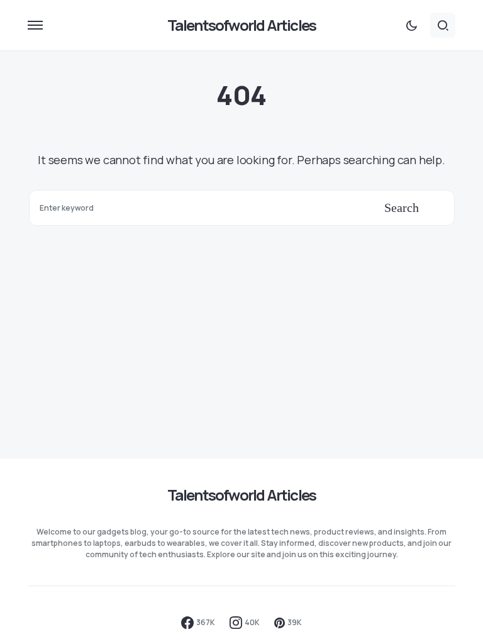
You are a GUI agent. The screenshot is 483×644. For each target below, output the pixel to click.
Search (401, 207)
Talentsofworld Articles (241, 24)
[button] (35, 25)
